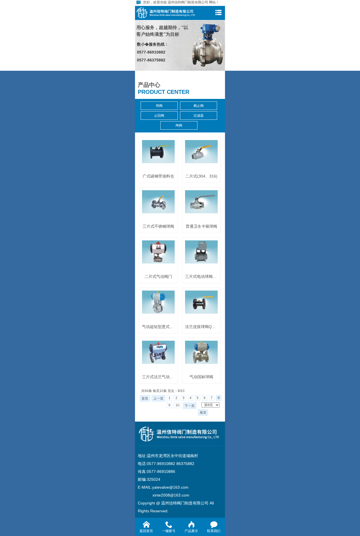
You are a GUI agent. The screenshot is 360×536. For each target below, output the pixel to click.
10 (177, 405)
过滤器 (199, 116)
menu (218, 12)
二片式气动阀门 (158, 276)
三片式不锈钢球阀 (158, 226)
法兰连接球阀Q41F (201, 326)
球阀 (159, 106)
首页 (144, 398)
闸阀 (179, 125)
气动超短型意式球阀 (158, 326)
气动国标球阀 (201, 377)
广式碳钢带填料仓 (158, 176)
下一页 (189, 406)
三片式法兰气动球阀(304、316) (158, 377)
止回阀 (159, 116)
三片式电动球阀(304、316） (201, 276)
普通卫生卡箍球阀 (201, 226)
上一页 (158, 398)
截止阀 (199, 106)
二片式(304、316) (201, 176)
